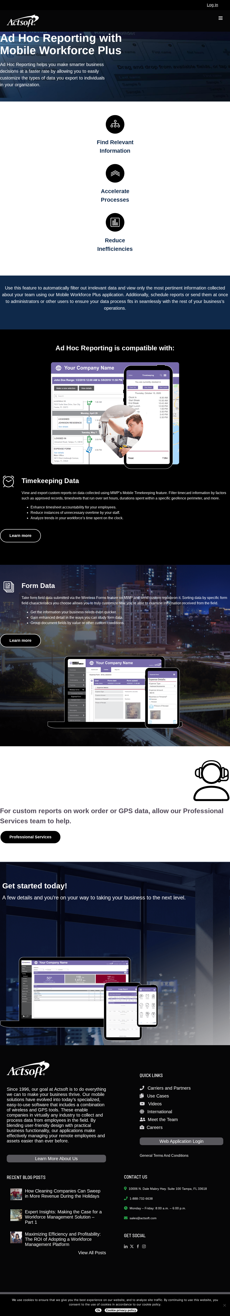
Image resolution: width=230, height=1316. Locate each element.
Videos (155, 1103)
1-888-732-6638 (141, 1198)
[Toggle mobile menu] (221, 18)
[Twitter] (132, 1246)
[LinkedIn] (126, 1246)
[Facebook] (138, 1246)
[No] (224, 1305)
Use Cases (158, 1095)
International (159, 1111)
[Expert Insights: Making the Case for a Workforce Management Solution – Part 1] (16, 1215)
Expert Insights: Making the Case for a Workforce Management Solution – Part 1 (63, 1217)
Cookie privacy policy (121, 1310)
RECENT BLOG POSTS (26, 1177)
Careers (155, 1127)
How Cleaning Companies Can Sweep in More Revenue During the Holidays (62, 1193)
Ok (98, 1310)
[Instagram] (144, 1246)
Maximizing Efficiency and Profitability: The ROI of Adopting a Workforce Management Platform (63, 1239)
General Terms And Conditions (164, 1155)
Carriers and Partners (169, 1088)
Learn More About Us (56, 1158)
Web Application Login (181, 1141)
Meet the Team (163, 1119)
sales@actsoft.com (143, 1218)
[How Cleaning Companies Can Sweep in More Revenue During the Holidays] (16, 1194)
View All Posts (92, 1252)
